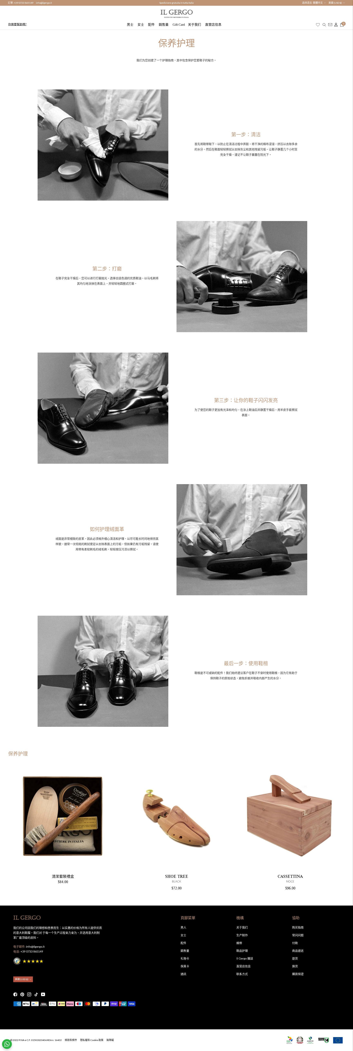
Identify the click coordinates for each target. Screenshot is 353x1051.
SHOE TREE (176, 876)
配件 (151, 24)
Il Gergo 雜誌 (244, 958)
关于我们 (194, 24)
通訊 (183, 974)
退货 (295, 958)
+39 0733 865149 (23, 2)
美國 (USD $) (335, 2)
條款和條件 (71, 1040)
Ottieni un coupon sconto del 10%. (176, 3)
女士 (140, 24)
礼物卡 (185, 958)
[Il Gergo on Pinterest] (22, 994)
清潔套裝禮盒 (63, 876)
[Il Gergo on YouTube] (43, 994)
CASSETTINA (290, 876)
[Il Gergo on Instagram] (29, 994)
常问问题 (298, 935)
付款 (295, 943)
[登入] (335, 25)
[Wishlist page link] (318, 25)
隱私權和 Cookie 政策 (91, 1040)
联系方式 (242, 974)
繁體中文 (318, 2)
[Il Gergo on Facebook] (15, 994)
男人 (183, 927)
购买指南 (298, 927)
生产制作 (242, 935)
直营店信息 (213, 24)
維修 (239, 943)
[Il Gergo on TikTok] (36, 994)
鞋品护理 (242, 950)
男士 (130, 24)
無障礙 (110, 1040)
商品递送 (298, 950)
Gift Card (179, 24)
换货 (295, 966)
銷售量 (164, 24)
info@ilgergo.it (44, 2)
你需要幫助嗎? (17, 24)
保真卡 (185, 966)
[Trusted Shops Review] (28, 960)
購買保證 (298, 974)
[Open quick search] (324, 25)
